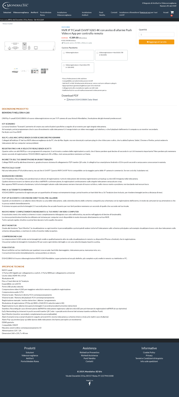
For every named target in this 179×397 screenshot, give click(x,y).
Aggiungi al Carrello (158, 42)
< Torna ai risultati (7, 23)
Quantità (143, 29)
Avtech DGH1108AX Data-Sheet (83, 99)
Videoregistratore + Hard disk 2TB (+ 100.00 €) (78, 66)
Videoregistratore (72, 52)
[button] (6, 46)
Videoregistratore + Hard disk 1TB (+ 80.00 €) (111, 54)
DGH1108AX (66, 27)
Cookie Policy (149, 352)
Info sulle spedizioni (149, 361)
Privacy (149, 355)
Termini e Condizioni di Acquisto (149, 358)
